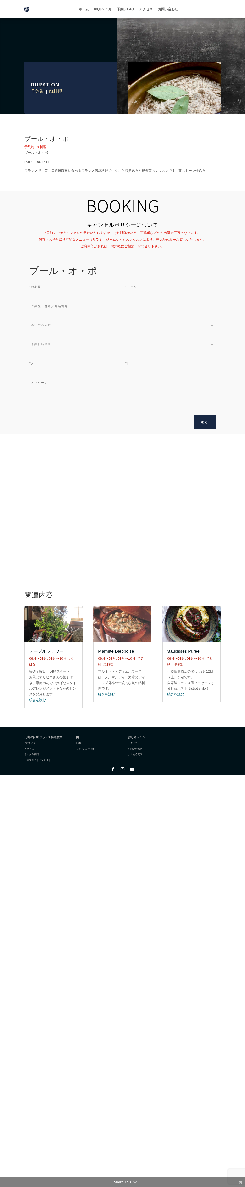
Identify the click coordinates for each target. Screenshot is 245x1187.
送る (205, 422)
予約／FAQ (125, 9)
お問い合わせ (168, 9)
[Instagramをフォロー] (122, 769)
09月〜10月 (58, 658)
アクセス (146, 9)
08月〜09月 (103, 9)
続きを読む (37, 700)
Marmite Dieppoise (116, 651)
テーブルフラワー (46, 651)
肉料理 (55, 91)
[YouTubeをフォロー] (132, 769)
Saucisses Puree (183, 651)
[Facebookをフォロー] (113, 769)
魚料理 (108, 664)
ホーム (84, 9)
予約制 (38, 91)
